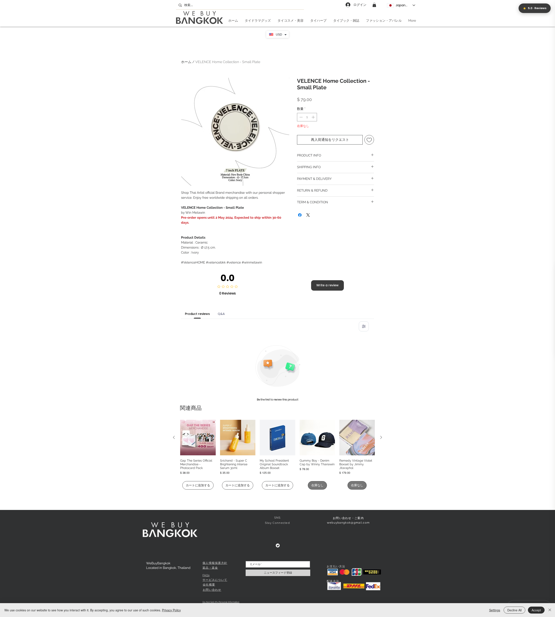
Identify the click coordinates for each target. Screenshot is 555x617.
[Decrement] (301, 117)
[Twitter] (278, 545)
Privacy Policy (171, 610)
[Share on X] (308, 215)
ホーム (186, 62)
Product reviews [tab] (197, 314)
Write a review (327, 285)
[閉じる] (549, 610)
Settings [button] (494, 610)
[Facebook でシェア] (299, 215)
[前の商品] (173, 437)
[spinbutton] (307, 117)
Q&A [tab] (221, 314)
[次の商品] (381, 437)
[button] (374, 5)
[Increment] (314, 117)
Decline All (514, 610)
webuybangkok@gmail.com (348, 522)
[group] (277, 455)
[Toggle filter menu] (364, 326)
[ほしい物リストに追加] (369, 140)
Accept (536, 610)
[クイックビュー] (198, 437)
